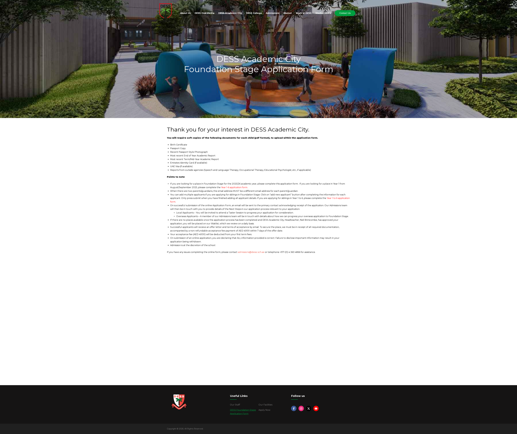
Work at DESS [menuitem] (304, 13)
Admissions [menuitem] (272, 13)
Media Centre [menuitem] (323, 13)
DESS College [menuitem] (254, 13)
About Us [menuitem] (185, 13)
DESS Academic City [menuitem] (230, 13)
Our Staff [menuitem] (235, 404)
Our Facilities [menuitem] (265, 404)
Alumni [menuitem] (287, 13)
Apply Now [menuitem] (264, 410)
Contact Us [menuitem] (345, 13)
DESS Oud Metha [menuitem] (204, 13)
